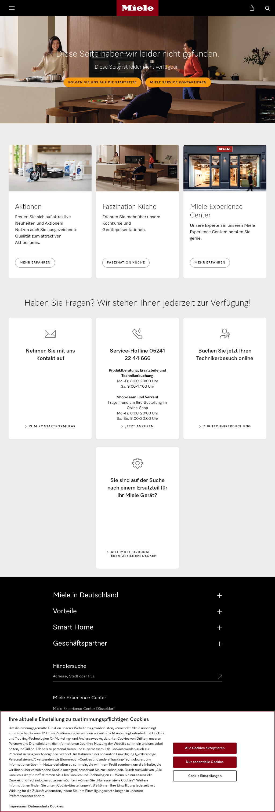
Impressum (18, 806)
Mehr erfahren (35, 262)
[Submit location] (220, 677)
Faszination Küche (126, 262)
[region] (137, 761)
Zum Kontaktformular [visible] (52, 426)
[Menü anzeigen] (12, 8)
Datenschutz (38, 806)
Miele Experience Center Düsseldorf (83, 709)
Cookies (56, 806)
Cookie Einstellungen (205, 776)
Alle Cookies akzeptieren (205, 748)
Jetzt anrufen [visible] (139, 426)
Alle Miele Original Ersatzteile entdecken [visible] (134, 554)
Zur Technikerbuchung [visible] (227, 426)
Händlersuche (69, 666)
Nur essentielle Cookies (205, 762)
